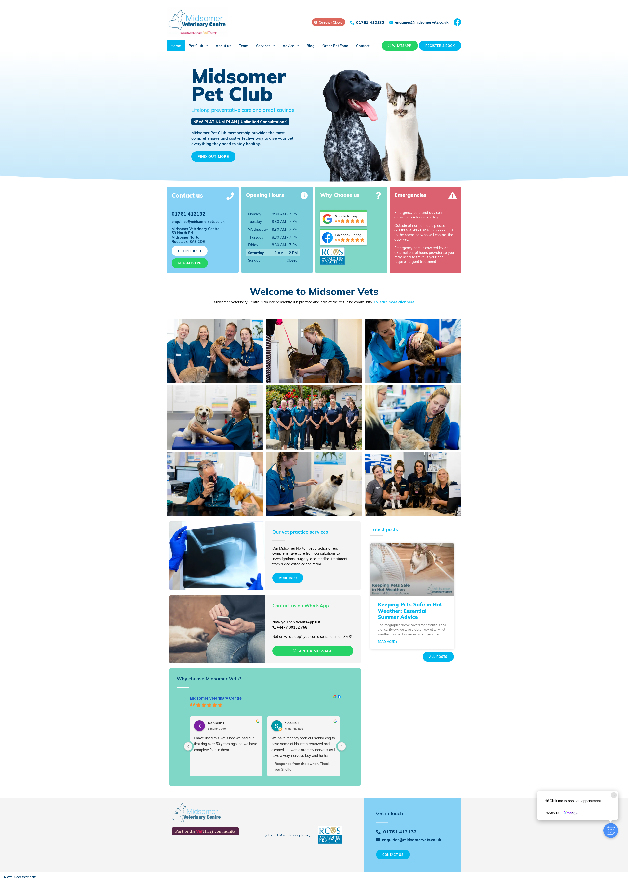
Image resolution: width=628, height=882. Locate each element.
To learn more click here (394, 301)
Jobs (268, 835)
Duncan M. (294, 723)
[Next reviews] (342, 746)
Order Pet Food (335, 45)
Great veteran (282, 738)
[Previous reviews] (188, 746)
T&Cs (281, 835)
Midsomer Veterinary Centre (216, 698)
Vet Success (16, 877)
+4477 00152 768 (291, 627)
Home (176, 45)
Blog (310, 45)
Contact (362, 45)
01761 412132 (413, 230)
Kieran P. (215, 723)
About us (223, 45)
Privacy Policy (299, 835)
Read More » (387, 642)
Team (243, 45)
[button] (610, 830)
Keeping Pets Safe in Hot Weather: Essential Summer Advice (410, 610)
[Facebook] (457, 22)
